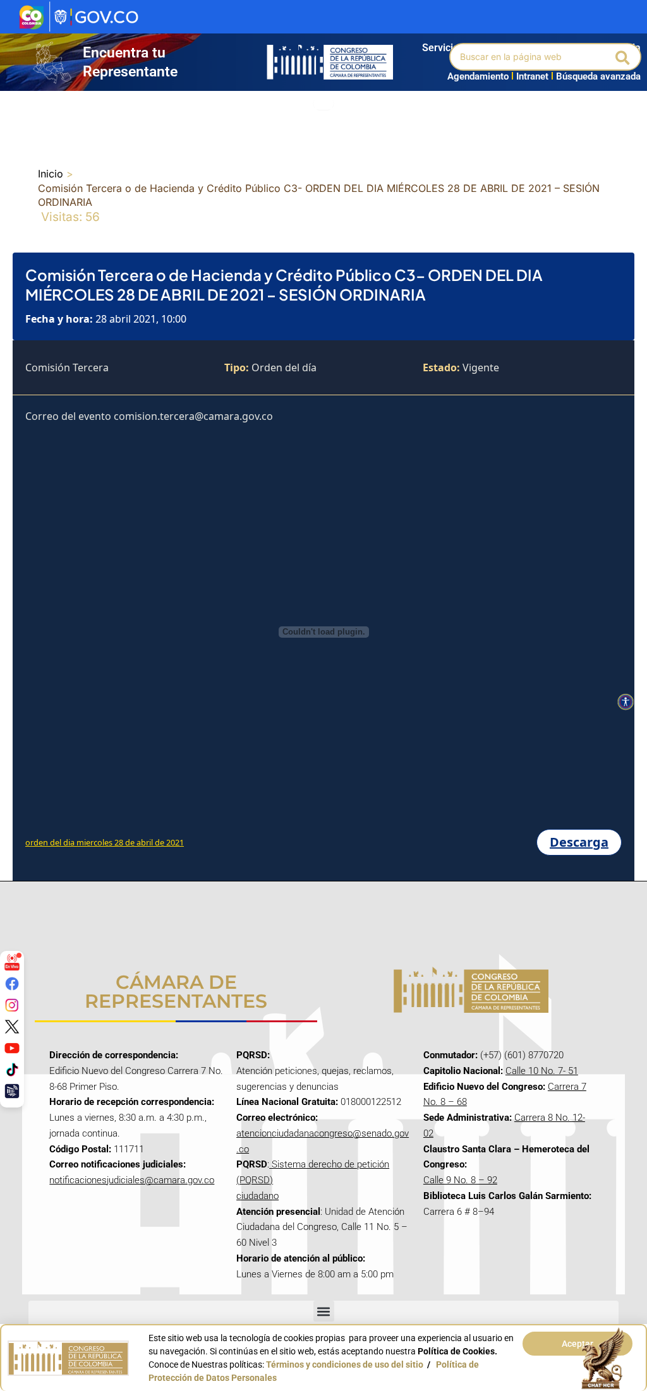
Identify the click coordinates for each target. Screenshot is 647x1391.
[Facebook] (12, 984)
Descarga (579, 842)
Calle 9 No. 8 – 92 (460, 1180)
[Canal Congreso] (12, 1091)
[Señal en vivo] (12, 962)
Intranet (529, 76)
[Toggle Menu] (323, 104)
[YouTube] (12, 1048)
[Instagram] (12, 1005)
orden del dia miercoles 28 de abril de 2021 (104, 842)
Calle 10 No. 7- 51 (541, 1071)
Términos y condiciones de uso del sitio (344, 1364)
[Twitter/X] (12, 1026)
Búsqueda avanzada (598, 76)
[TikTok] (12, 1069)
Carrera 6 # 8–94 (458, 1211)
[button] (623, 57)
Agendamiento (478, 76)
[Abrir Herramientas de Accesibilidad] (625, 702)
